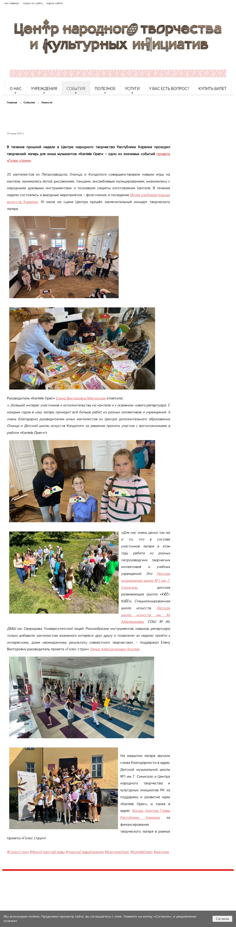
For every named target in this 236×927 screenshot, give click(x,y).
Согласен (222, 919)
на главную (12, 3)
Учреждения (44, 88)
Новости (46, 102)
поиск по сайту (33, 3)
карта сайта (54, 3)
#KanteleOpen (141, 851)
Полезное (105, 88)
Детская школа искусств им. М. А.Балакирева (145, 614)
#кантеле (161, 851)
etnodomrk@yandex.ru (113, 891)
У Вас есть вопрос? (169, 88)
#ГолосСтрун (18, 851)
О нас (15, 88)
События (76, 88)
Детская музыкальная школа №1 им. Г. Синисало (145, 580)
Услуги (132, 88)
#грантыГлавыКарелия (85, 851)
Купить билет (212, 88)
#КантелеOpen (117, 851)
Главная (12, 102)
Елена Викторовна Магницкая (81, 398)
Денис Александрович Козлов (114, 648)
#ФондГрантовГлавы (47, 851)
